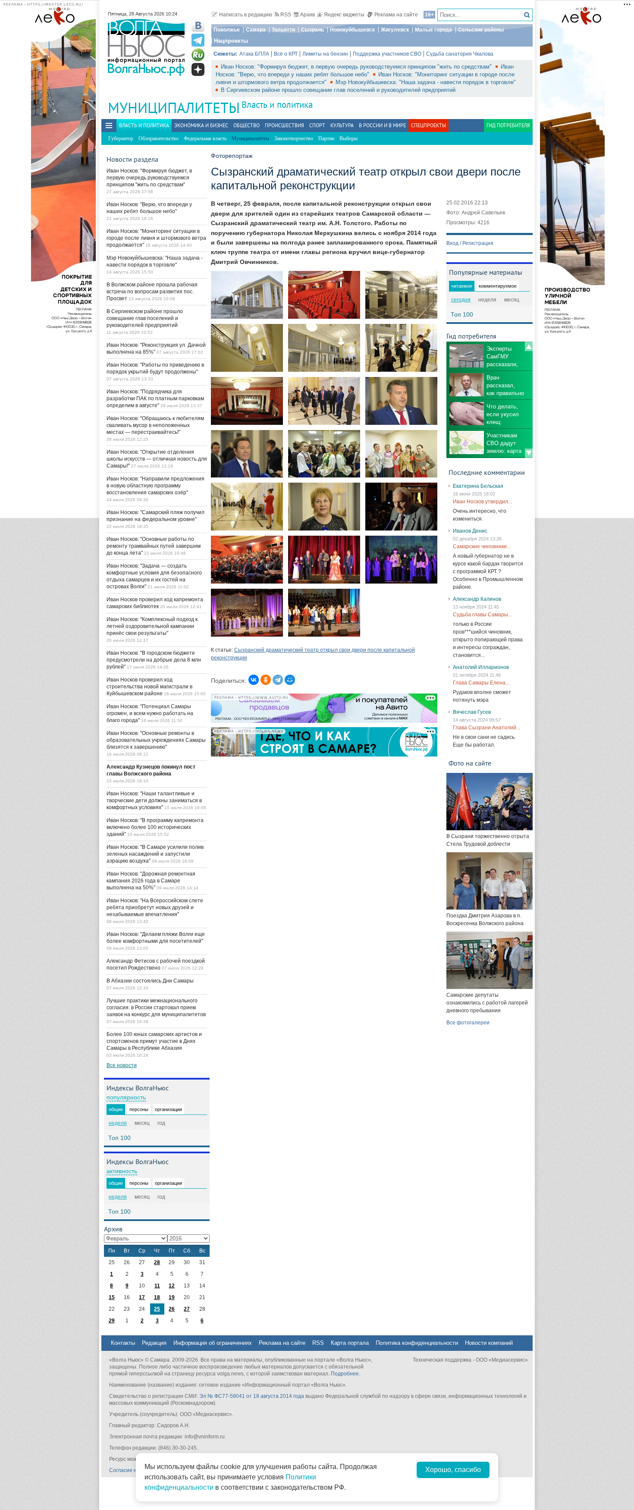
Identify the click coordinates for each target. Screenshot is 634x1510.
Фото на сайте (470, 763)
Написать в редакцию (245, 15)
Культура (342, 125)
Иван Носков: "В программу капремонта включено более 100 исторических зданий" (155, 827)
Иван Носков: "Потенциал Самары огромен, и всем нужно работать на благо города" (150, 713)
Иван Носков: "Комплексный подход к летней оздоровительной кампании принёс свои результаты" (152, 626)
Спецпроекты (428, 125)
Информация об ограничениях (212, 1343)
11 (157, 1286)
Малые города (433, 30)
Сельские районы (481, 30)
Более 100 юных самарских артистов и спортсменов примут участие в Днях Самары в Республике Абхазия (154, 1041)
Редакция (154, 1343)
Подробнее (345, 1374)
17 (142, 1297)
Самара (256, 30)
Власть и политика (277, 104)
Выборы (348, 138)
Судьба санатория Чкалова (459, 54)
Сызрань (312, 30)
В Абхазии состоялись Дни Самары (150, 981)
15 (112, 1297)
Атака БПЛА (254, 54)
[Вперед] (529, 453)
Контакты (123, 1343)
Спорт (317, 125)
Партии (326, 138)
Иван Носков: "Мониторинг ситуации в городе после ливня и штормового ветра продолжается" (156, 238)
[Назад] (529, 346)
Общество (246, 125)
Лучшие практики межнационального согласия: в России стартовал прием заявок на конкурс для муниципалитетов (156, 1007)
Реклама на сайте (396, 15)
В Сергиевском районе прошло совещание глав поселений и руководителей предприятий (338, 90)
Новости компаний (489, 1343)
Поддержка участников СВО (387, 54)
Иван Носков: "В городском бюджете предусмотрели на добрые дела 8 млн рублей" (154, 660)
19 (172, 1297)
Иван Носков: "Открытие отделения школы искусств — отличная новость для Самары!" (157, 459)
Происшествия (284, 125)
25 (157, 1309)
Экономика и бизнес (201, 125)
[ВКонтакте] (253, 680)
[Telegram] (278, 680)
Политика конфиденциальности (417, 1343)
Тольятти (283, 30)
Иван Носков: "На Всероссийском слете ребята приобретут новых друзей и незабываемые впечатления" (155, 907)
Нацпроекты (231, 41)
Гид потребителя (508, 125)
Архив (307, 15)
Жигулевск (395, 30)
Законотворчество (293, 138)
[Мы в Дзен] (197, 69)
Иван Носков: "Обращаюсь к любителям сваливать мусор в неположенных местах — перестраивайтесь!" (155, 425)
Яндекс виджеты (344, 15)
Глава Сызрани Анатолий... (486, 728)
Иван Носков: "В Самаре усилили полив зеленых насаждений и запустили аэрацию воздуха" (155, 854)
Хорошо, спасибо (453, 1469)
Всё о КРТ (286, 54)
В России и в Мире (382, 125)
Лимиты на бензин (325, 54)
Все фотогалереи (468, 1023)
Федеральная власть (205, 138)
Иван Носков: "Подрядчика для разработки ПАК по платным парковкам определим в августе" (155, 398)
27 (187, 1309)
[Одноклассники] (266, 680)
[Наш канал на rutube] (197, 54)
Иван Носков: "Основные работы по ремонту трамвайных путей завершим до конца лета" (154, 546)
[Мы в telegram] (197, 40)
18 (157, 1297)
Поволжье (226, 30)
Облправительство (158, 138)
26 (172, 1309)
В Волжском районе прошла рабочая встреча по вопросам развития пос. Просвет (152, 291)
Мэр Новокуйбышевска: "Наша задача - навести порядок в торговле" (426, 82)
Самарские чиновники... (482, 546)
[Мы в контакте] (197, 25)
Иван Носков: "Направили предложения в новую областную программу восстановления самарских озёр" (155, 486)
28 (157, 1262)
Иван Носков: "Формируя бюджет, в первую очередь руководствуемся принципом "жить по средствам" (357, 66)
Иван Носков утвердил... (482, 502)
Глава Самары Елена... (481, 683)
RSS (285, 15)
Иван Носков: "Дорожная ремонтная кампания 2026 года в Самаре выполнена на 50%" (151, 881)
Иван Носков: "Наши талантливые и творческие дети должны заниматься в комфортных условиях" (154, 800)
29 (112, 1321)
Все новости (122, 1065)
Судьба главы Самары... (482, 615)
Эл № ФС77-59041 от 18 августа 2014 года (251, 1396)
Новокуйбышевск (352, 30)
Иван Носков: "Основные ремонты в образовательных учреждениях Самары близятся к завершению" (156, 740)
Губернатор (120, 138)
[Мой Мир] (290, 680)
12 (172, 1286)
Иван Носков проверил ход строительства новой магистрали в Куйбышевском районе (149, 687)
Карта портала (350, 1343)
